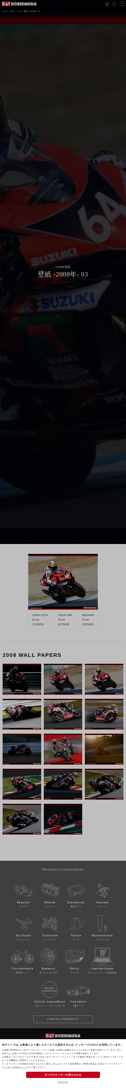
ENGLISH (63, 1082)
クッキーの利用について (15, 1067)
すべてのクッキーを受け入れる (63, 1074)
